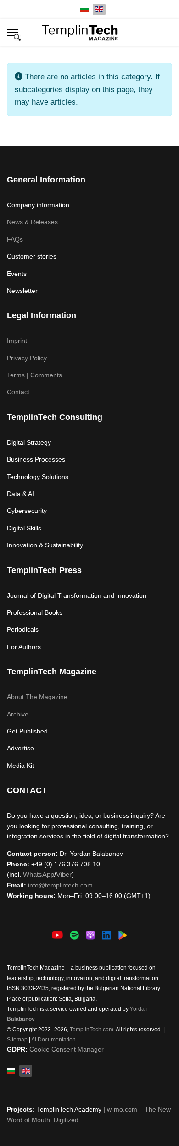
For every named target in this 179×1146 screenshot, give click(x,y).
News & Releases (32, 222)
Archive (17, 714)
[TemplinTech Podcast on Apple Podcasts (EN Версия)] (90, 934)
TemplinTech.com (91, 1029)
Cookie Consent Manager (66, 1049)
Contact (18, 392)
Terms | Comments (34, 375)
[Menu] (12, 32)
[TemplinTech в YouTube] (57, 934)
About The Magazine (37, 696)
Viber (64, 874)
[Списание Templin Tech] (122, 934)
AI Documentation (53, 1039)
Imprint (17, 340)
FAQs (15, 239)
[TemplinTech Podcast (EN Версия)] (74, 934)
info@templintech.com (60, 885)
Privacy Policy (27, 358)
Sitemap (17, 1039)
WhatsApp (38, 874)
